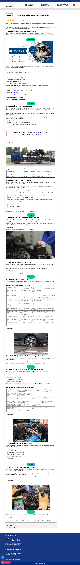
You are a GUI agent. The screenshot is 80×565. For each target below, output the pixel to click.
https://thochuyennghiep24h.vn (14, 559)
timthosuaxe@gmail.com (16, 97)
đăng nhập (12, 527)
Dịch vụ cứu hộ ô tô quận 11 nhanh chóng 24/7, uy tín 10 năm (18, 520)
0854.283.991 (14, 92)
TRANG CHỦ (40, 8)
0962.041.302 (30, 4)
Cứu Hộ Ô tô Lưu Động (10, 13)
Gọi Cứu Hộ (31, 39)
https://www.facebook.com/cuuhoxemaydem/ (23, 95)
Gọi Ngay (30, 103)
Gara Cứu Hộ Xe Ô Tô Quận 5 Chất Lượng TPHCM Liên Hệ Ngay (43, 520)
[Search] (74, 5)
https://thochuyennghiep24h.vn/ (19, 99)
